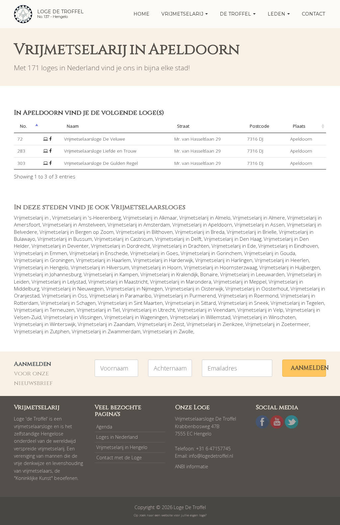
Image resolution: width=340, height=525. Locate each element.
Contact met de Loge (119, 457)
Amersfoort (27, 224)
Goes (172, 253)
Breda (217, 232)
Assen (277, 224)
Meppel (257, 281)
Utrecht (166, 309)
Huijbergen (307, 267)
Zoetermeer (295, 324)
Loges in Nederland (117, 437)
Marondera (198, 281)
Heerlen (300, 260)
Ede (251, 245)
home (141, 14)
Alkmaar (168, 217)
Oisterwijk (212, 288)
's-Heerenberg (104, 217)
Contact (313, 14)
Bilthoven (162, 232)
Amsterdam (156, 224)
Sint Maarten (148, 302)
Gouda (287, 253)
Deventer (78, 245)
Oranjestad (27, 295)
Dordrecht (138, 245)
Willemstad (218, 317)
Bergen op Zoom (94, 232)
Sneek (261, 302)
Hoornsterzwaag (238, 267)
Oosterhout (274, 288)
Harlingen (241, 260)
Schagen (86, 302)
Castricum (141, 238)
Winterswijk (62, 324)
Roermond (266, 295)
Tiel (116, 309)
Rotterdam (26, 302)
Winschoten (282, 317)
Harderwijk (181, 260)
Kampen (129, 274)
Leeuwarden (270, 274)
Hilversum (118, 267)
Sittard (208, 302)
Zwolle (186, 331)
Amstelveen (91, 224)
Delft (196, 238)
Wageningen (154, 317)
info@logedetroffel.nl (211, 456)
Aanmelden (308, 368)
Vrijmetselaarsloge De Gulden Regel (101, 163)
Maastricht (136, 281)
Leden (277, 14)
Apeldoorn (220, 224)
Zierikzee (232, 324)
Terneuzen (62, 309)
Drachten (198, 245)
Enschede (116, 253)
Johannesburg (65, 274)
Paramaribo (138, 295)
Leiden (21, 281)
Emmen (58, 253)
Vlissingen (90, 317)
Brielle (270, 232)
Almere (277, 217)
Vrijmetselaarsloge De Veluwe (94, 139)
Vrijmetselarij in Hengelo (121, 447)
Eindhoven (306, 245)
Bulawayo (24, 238)
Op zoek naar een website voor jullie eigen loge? (170, 515)
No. (23, 126)
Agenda (104, 427)
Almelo (222, 217)
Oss (82, 295)
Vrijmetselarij (183, 14)
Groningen (62, 260)
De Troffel (236, 14)
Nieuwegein (90, 288)
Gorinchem (229, 253)
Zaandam (124, 324)
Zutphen (59, 331)
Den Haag (250, 238)
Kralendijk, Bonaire (197, 274)
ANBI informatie (191, 466)
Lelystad (76, 281)
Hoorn (174, 267)
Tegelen (315, 302)
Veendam (224, 309)
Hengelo (59, 267)
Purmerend (203, 295)
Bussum (82, 238)
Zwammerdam (124, 331)
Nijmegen (152, 288)
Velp (278, 309)
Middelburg (26, 288)
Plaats (299, 126)
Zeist (178, 324)
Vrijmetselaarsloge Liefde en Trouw (100, 151)
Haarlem (121, 260)
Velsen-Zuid (27, 317)
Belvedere (25, 232)
